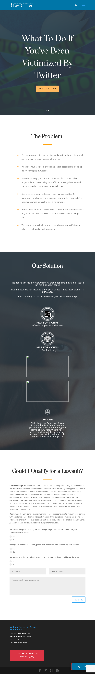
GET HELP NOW (47, 89)
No (13, 539)
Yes (13, 536)
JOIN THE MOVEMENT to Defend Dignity (27, 655)
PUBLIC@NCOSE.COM (18, 642)
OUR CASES (47, 419)
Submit (79, 599)
